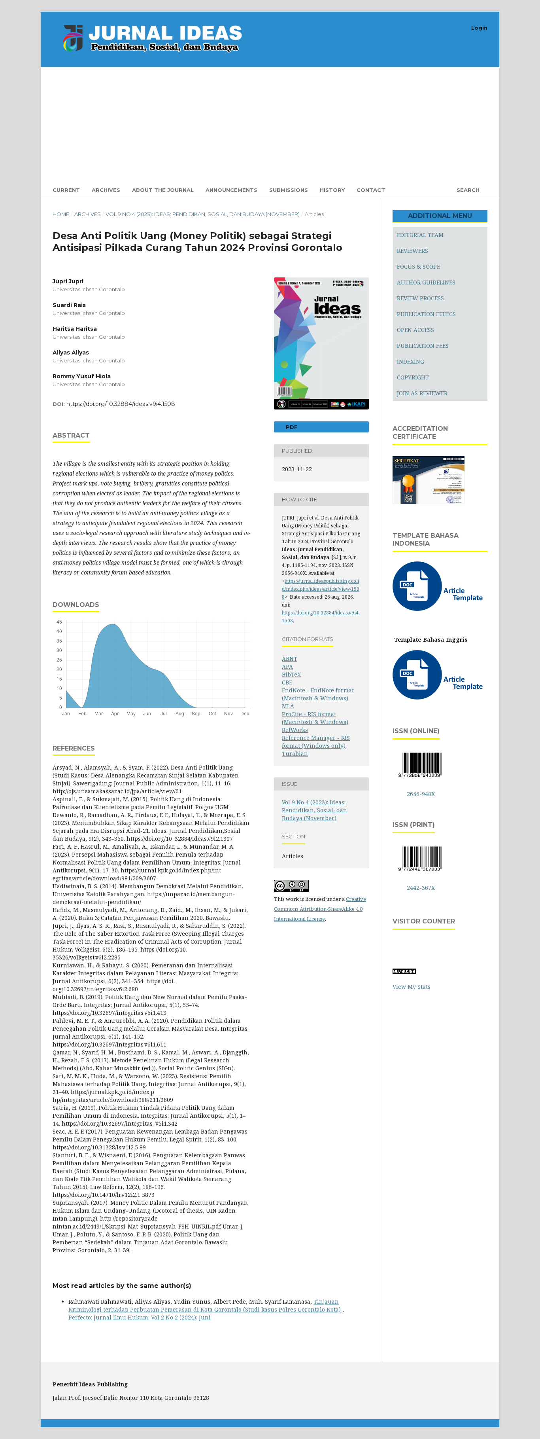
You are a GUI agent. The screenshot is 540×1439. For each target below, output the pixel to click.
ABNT (289, 658)
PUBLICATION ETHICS (426, 314)
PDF (291, 427)
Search (467, 190)
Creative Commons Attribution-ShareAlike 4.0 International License (320, 908)
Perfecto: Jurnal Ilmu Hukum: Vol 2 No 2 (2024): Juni (139, 1317)
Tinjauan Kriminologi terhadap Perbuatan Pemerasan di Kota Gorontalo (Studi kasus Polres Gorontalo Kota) (205, 1305)
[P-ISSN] (420, 872)
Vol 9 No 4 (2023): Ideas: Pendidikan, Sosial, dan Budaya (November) (203, 214)
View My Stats (411, 986)
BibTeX (291, 674)
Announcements (231, 190)
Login (479, 28)
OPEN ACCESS (415, 330)
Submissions (288, 190)
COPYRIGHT (413, 377)
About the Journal (163, 190)
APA (287, 666)
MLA (288, 706)
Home (61, 214)
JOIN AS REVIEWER (422, 393)
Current (66, 190)
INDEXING (410, 361)
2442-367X (421, 887)
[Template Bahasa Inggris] (439, 697)
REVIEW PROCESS (420, 298)
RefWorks (295, 730)
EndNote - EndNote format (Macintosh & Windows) (318, 694)
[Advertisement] (290, 122)
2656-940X (421, 794)
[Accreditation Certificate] (428, 503)
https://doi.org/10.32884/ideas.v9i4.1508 (120, 404)
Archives (106, 190)
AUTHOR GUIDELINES (426, 282)
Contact (371, 190)
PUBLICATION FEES (423, 345)
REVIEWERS (412, 250)
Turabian (295, 753)
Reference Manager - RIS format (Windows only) (316, 741)
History (332, 190)
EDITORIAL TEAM (420, 235)
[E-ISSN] (420, 778)
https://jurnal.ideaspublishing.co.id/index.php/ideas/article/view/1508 (320, 589)
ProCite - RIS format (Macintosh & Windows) (315, 718)
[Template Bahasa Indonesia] (439, 608)
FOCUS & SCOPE (418, 266)
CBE (287, 682)
